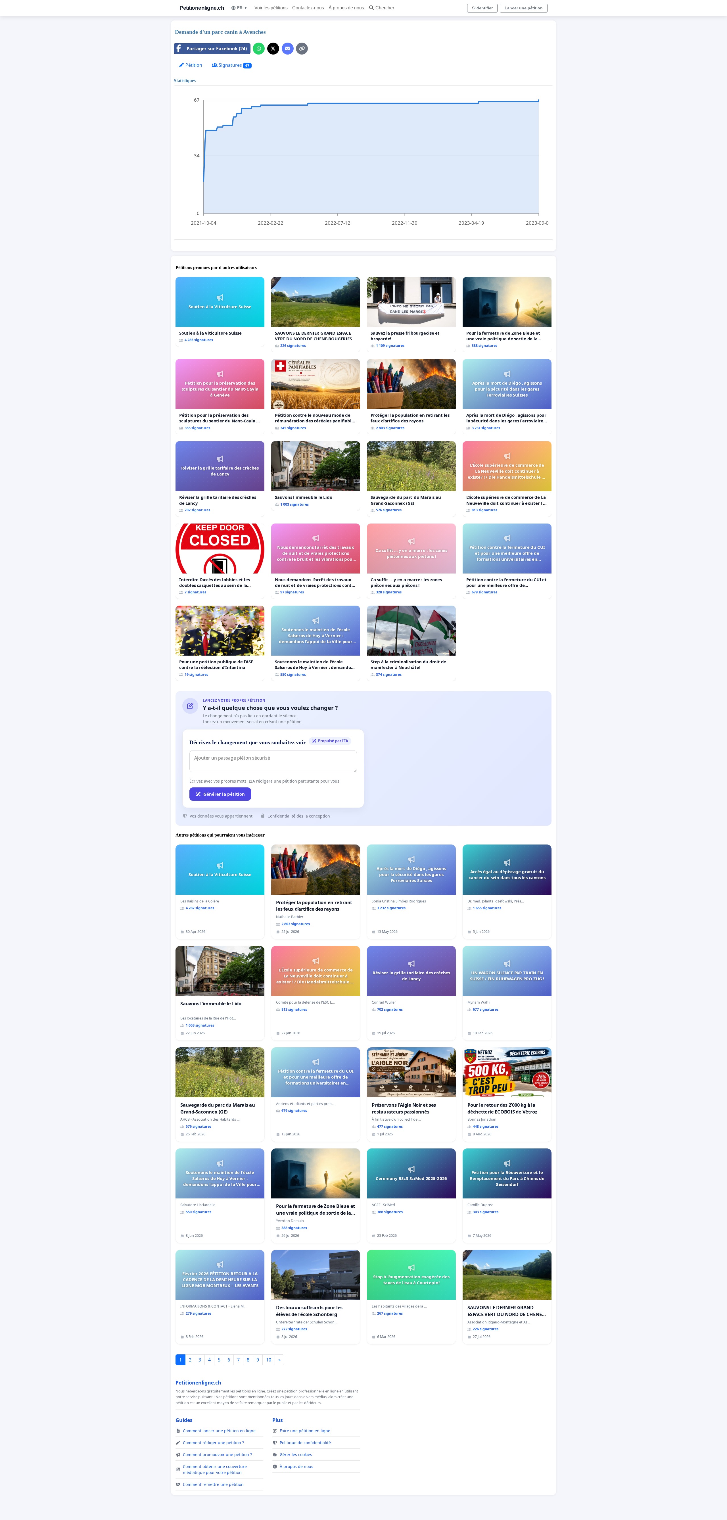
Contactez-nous (308, 7)
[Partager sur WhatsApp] (259, 49)
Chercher (384, 7)
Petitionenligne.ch (201, 8)
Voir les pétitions (271, 7)
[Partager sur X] (273, 49)
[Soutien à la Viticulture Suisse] (220, 312)
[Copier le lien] (302, 49)
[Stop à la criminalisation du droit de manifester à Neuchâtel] (411, 643)
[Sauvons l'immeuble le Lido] (315, 476)
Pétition (193, 65)
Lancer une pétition (524, 8)
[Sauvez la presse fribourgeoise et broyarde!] (411, 314)
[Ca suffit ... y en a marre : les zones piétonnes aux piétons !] (411, 561)
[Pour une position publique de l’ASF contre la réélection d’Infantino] (220, 643)
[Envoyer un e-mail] (288, 49)
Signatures (233, 65)
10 (268, 1360)
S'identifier (482, 8)
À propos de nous (346, 7)
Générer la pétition (224, 794)
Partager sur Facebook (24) (217, 48)
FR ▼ (242, 7)
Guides (184, 1420)
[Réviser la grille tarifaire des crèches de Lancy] (220, 478)
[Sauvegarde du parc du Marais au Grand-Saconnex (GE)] (411, 478)
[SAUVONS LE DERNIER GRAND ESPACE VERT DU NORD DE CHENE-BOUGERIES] (315, 314)
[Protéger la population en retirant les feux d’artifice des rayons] (411, 396)
